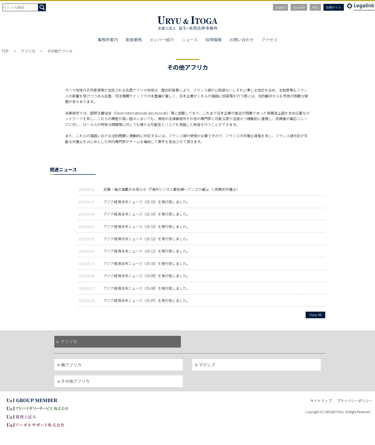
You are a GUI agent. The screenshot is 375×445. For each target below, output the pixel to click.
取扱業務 (134, 39)
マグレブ (207, 365)
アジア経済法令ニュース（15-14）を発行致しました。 (147, 214)
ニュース (190, 39)
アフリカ (28, 51)
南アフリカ (71, 365)
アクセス (269, 39)
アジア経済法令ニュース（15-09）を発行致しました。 (147, 275)
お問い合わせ (241, 39)
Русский (299, 7)
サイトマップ (321, 400)
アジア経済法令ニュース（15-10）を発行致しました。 (147, 263)
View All (315, 314)
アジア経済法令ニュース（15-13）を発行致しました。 (147, 226)
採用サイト (333, 7)
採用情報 (213, 39)
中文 (315, 7)
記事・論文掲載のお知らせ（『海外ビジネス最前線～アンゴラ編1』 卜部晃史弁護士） (172, 189)
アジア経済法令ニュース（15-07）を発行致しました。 (147, 300)
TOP (5, 51)
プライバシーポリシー (354, 400)
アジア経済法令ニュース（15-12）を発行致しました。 (147, 238)
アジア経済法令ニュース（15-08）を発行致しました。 (147, 288)
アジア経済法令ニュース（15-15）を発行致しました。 (147, 201)
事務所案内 (107, 39)
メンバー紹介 (161, 39)
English (280, 7)
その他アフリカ (75, 381)
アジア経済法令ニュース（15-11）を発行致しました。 (147, 250)
